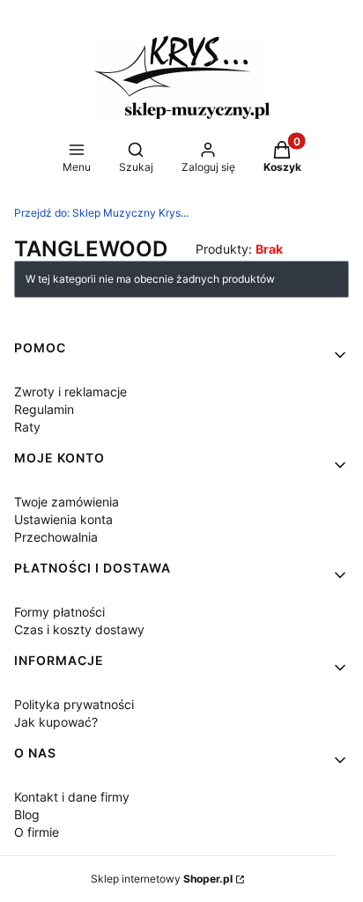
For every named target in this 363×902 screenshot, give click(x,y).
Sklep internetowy (162, 878)
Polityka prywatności (74, 704)
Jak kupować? (56, 721)
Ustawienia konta (63, 519)
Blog (27, 814)
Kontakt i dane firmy (72, 796)
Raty (27, 426)
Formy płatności (59, 611)
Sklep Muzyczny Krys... (101, 212)
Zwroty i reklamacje (70, 391)
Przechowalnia (56, 536)
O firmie (36, 831)
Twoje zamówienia (66, 501)
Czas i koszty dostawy (79, 629)
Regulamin (44, 409)
